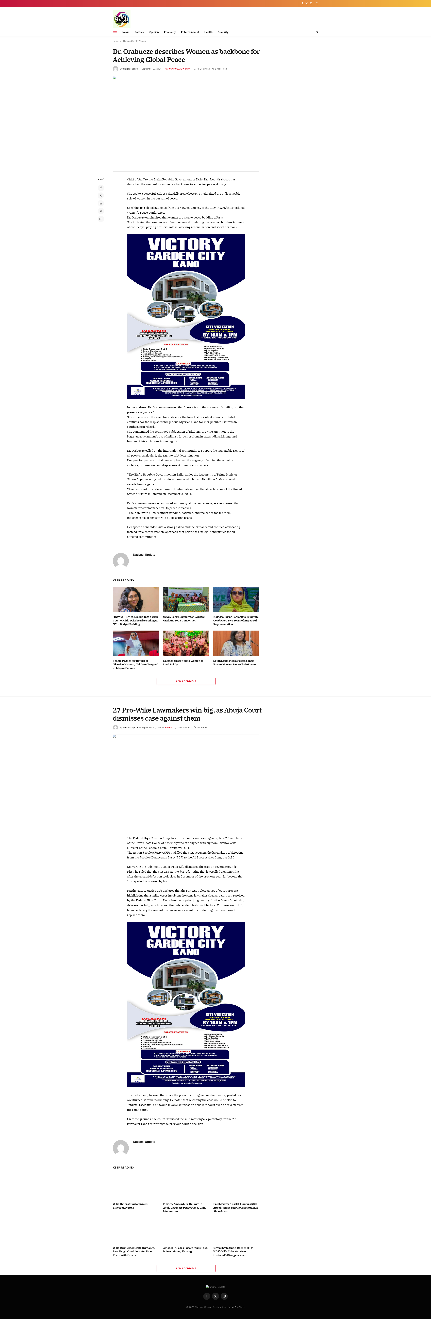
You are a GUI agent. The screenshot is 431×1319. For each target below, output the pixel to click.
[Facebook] (101, 188)
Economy (170, 32)
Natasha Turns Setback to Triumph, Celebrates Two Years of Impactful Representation (235, 620)
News (125, 32)
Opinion (154, 32)
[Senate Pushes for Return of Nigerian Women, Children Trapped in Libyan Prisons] (136, 643)
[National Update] (121, 18)
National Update (130, 68)
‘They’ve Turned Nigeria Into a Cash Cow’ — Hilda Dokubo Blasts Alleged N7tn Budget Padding (135, 620)
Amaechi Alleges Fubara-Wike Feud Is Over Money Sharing (185, 1249)
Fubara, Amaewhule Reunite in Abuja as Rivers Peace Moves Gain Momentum (184, 1207)
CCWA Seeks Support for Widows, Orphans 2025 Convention (184, 618)
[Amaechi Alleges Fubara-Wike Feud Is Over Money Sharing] (186, 1230)
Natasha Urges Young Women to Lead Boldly (183, 662)
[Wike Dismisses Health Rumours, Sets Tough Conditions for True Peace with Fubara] (136, 1230)
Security (223, 32)
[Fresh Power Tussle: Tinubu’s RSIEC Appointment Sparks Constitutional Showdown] (236, 1186)
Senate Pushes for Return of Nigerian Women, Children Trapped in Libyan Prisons (135, 664)
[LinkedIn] (101, 203)
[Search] (316, 32)
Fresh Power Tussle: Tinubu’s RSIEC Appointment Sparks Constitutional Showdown (236, 1207)
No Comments (203, 68)
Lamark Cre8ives (235, 1307)
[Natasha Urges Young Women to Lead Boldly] (186, 643)
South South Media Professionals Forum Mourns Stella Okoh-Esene (234, 662)
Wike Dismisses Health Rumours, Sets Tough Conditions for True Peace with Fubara (134, 1251)
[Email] (101, 219)
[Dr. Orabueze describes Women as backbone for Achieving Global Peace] (186, 124)
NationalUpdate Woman (177, 69)
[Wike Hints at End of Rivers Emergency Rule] (136, 1186)
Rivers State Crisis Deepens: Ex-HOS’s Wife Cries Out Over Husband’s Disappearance (233, 1251)
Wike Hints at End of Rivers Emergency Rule (130, 1205)
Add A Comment (186, 681)
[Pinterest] (101, 211)
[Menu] (115, 32)
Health (208, 32)
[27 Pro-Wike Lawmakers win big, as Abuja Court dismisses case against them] (186, 782)
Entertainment (190, 32)
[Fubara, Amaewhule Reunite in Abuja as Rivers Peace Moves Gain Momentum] (186, 1186)
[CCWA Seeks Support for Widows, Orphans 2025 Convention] (186, 599)
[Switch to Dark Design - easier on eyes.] (316, 3)
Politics (139, 32)
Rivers (168, 727)
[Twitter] (101, 195)
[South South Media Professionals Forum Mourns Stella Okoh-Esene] (236, 643)
